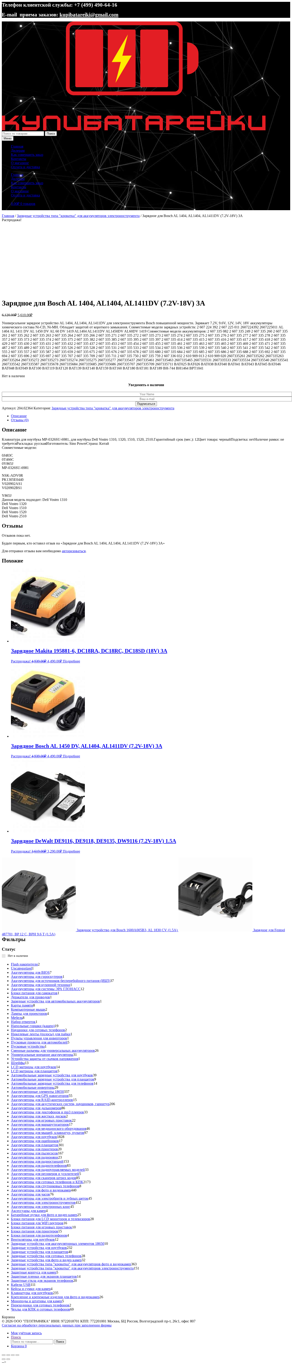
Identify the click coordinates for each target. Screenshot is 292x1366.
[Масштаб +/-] (3, 1355)
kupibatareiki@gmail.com (89, 15)
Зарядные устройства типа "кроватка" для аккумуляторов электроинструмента (78, 216)
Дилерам (18, 150)
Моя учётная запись (26, 1333)
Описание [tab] (19, 416)
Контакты (18, 159)
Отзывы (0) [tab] (20, 420)
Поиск (51, 133)
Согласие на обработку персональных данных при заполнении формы (57, 1325)
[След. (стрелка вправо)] (8, 1359)
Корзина (19, 1346)
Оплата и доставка (25, 167)
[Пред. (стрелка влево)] (3, 1359)
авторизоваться (74, 551)
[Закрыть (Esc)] (17, 1355)
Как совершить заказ (27, 155)
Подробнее (71, 661)
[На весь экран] (8, 1355)
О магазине (20, 163)
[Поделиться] (13, 1355)
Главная (17, 146)
